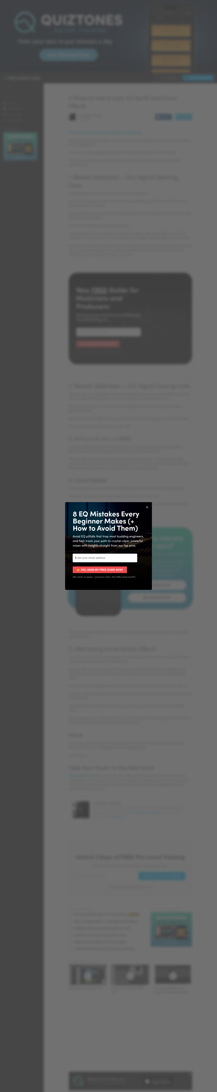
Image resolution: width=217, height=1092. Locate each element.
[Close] (147, 506)
